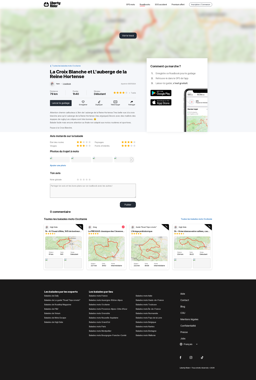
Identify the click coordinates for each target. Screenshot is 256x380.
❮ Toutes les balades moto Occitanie (65, 66)
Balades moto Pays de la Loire (149, 318)
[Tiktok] (202, 357)
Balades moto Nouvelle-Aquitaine (103, 318)
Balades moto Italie (144, 296)
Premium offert (178, 4)
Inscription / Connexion (200, 4)
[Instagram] (190, 357)
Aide (182, 293)
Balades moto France (98, 296)
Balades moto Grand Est (99, 322)
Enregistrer (83, 105)
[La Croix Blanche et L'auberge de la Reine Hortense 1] (60, 160)
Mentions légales (189, 319)
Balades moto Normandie (147, 313)
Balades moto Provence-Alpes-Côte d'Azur (108, 309)
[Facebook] (180, 357)
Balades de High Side (53, 322)
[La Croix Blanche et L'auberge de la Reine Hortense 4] (124, 160)
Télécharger (115, 105)
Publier (128, 204)
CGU (182, 313)
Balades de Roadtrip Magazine (57, 305)
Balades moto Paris (97, 327)
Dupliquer (99, 105)
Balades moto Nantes (145, 327)
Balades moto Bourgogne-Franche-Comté (107, 335)
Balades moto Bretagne (146, 331)
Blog (182, 306)
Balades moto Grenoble (99, 313)
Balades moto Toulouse (146, 305)
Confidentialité (188, 325)
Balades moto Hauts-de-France (150, 300)
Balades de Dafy (51, 296)
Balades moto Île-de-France (148, 309)
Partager (131, 105)
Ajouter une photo (58, 165)
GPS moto (130, 4)
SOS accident (161, 4)
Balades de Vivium (52, 313)
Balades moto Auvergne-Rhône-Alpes (106, 300)
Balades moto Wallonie (146, 335)
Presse (184, 332)
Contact (184, 300)
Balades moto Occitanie (99, 305)
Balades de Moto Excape (55, 318)
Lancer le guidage (61, 103)
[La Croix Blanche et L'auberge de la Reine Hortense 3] (103, 160)
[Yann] (52, 83)
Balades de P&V (51, 309)
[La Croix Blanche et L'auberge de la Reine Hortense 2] (81, 160)
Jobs (182, 338)
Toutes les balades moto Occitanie (196, 219)
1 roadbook (67, 84)
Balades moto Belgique (146, 322)
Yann (58, 84)
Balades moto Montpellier (100, 331)
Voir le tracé (128, 35)
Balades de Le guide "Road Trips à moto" (62, 300)
